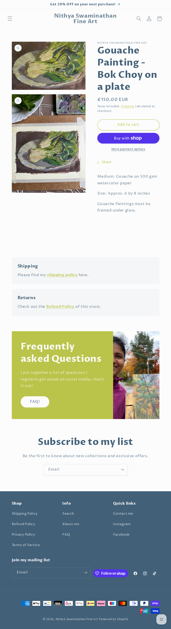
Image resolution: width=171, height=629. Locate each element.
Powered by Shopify (113, 619)
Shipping (127, 106)
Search (68, 514)
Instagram (122, 524)
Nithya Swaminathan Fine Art (77, 619)
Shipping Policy (25, 514)
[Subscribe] (122, 469)
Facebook (121, 534)
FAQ (66, 534)
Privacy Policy (23, 534)
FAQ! (35, 401)
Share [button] (107, 162)
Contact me (123, 514)
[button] (10, 19)
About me (70, 524)
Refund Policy (23, 524)
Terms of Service (26, 545)
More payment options (128, 149)
